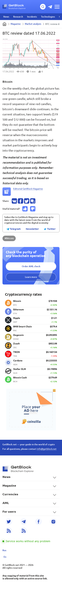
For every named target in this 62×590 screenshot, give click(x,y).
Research (18, 16)
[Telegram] (23, 521)
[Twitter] (8, 521)
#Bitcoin (9, 238)
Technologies (48, 16)
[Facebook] (38, 521)
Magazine (16, 24)
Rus (4, 550)
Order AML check (31, 266)
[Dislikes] (32, 208)
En (5, 556)
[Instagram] (53, 521)
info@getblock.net (47, 449)
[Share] (14, 201)
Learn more (31, 277)
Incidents (32, 16)
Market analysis (33, 24)
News (6, 16)
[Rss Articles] (23, 530)
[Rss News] (8, 530)
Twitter (51, 229)
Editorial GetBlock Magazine (28, 188)
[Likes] (25, 208)
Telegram (15, 229)
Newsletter (32, 229)
